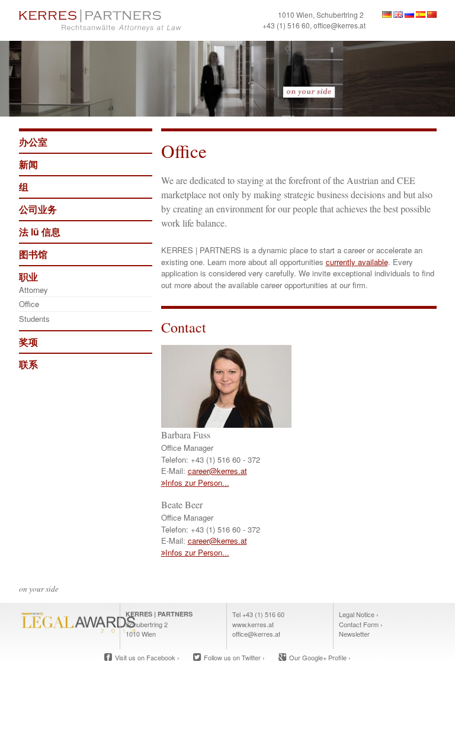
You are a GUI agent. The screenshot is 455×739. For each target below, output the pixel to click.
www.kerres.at (253, 624)
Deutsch (387, 14)
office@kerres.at (339, 25)
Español (420, 14)
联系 (28, 364)
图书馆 (33, 254)
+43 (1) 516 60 (286, 25)
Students (34, 318)
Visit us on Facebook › (147, 657)
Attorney (33, 289)
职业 (28, 276)
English (398, 14)
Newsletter (354, 633)
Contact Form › (361, 624)
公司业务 (38, 209)
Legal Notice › (359, 614)
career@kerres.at (217, 470)
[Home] (121, 20)
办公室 (33, 142)
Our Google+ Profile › (320, 657)
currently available (357, 261)
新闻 (28, 164)
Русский (409, 14)
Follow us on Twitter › (234, 657)
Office (29, 303)
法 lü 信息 (39, 231)
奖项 (28, 341)
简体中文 (432, 14)
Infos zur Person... (197, 482)
